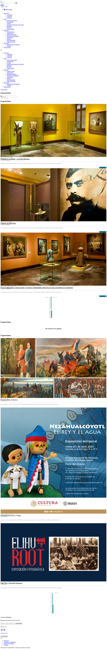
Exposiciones (10, 22)
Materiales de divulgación (13, 44)
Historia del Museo (11, 34)
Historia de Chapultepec (13, 36)
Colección (6, 13)
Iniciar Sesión (8, 9)
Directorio (6, 640)
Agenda (9, 23)
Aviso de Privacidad (9, 643)
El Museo (6, 30)
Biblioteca (9, 26)
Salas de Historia (11, 40)
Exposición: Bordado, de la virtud (15, 24)
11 (51, 311)
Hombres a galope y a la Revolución (15, 159)
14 (51, 315)
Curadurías (9, 15)
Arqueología (10, 37)
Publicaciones (7, 47)
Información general (12, 20)
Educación (6, 43)
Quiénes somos (10, 32)
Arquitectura (10, 33)
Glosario (9, 46)
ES (3, 6)
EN (6, 6)
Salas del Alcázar (11, 41)
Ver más (103, 167)
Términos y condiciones (10, 642)
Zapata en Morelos (8, 223)
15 (51, 317)
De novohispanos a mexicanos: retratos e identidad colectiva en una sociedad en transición (37, 288)
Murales (9, 39)
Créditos (6, 645)
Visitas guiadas (10, 29)
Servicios (9, 27)
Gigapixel (9, 17)
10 (51, 310)
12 (51, 313)
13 (51, 314)
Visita (5, 19)
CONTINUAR (19, 623)
